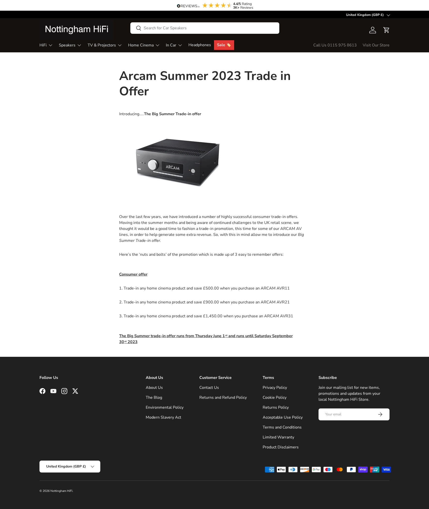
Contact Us (209, 387)
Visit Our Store (376, 45)
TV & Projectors (102, 45)
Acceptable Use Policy (283, 417)
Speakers (67, 45)
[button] (386, 30)
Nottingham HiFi (61, 491)
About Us (154, 387)
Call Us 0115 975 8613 (335, 45)
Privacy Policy (275, 387)
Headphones (199, 45)
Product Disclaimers (281, 447)
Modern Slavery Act (163, 417)
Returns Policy (276, 407)
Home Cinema (141, 45)
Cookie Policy (274, 397)
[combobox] (204, 28)
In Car (171, 45)
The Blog (154, 397)
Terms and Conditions (282, 427)
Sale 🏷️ (224, 45)
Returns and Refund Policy (223, 397)
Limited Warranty (278, 437)
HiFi (43, 45)
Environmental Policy (164, 407)
